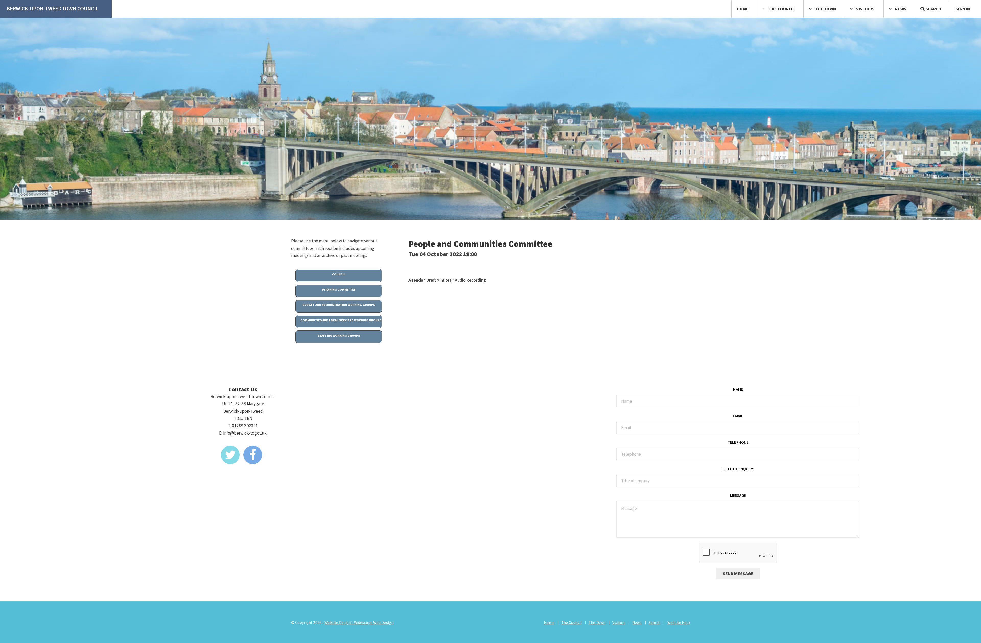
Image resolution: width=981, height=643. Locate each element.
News (900, 9)
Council (338, 274)
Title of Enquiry (738, 468)
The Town (825, 9)
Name (738, 389)
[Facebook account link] (252, 455)
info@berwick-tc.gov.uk (245, 433)
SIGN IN (962, 9)
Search (933, 9)
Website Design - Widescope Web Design (358, 622)
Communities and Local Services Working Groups (341, 320)
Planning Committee (339, 289)
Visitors (865, 9)
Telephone (738, 442)
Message (738, 495)
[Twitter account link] (230, 455)
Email (738, 415)
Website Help (678, 622)
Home (743, 9)
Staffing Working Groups (338, 335)
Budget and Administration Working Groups (338, 305)
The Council (782, 9)
